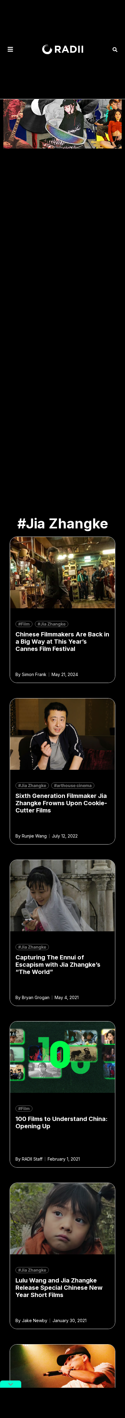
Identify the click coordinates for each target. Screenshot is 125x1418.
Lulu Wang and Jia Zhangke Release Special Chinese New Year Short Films (59, 1288)
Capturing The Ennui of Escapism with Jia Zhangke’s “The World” (57, 964)
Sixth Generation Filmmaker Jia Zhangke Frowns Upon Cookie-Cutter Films (61, 803)
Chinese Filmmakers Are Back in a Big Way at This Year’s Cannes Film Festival (62, 641)
